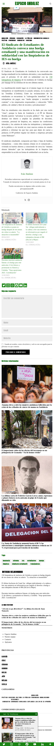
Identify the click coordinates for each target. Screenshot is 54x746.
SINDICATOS (20, 40)
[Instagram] (29, 200)
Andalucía (6, 561)
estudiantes (31, 561)
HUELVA (4, 672)
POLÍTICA (4, 40)
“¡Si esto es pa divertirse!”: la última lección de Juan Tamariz (23, 610)
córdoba (16, 561)
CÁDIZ (4, 660)
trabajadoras (35, 564)
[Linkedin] (25, 285)
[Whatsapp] (12, 285)
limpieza (6, 564)
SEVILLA (4, 684)
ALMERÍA (4, 656)
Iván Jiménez (11, 63)
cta (23, 561)
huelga (41, 561)
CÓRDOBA (12, 38)
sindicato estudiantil (19, 564)
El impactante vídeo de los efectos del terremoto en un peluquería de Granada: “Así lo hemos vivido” (24, 451)
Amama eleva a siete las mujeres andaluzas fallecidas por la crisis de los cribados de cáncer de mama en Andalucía (27, 406)
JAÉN (3, 676)
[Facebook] (16, 285)
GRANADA (4, 668)
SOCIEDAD (29, 40)
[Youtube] (21, 285)
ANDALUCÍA (5, 38)
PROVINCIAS (12, 40)
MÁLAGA (4, 680)
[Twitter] (25, 200)
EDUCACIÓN (20, 38)
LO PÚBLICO (28, 38)
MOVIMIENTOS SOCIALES (41, 38)
